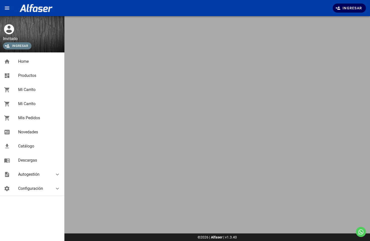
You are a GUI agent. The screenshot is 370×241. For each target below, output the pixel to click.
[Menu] (7, 8)
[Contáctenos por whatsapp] (361, 232)
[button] (32, 174)
